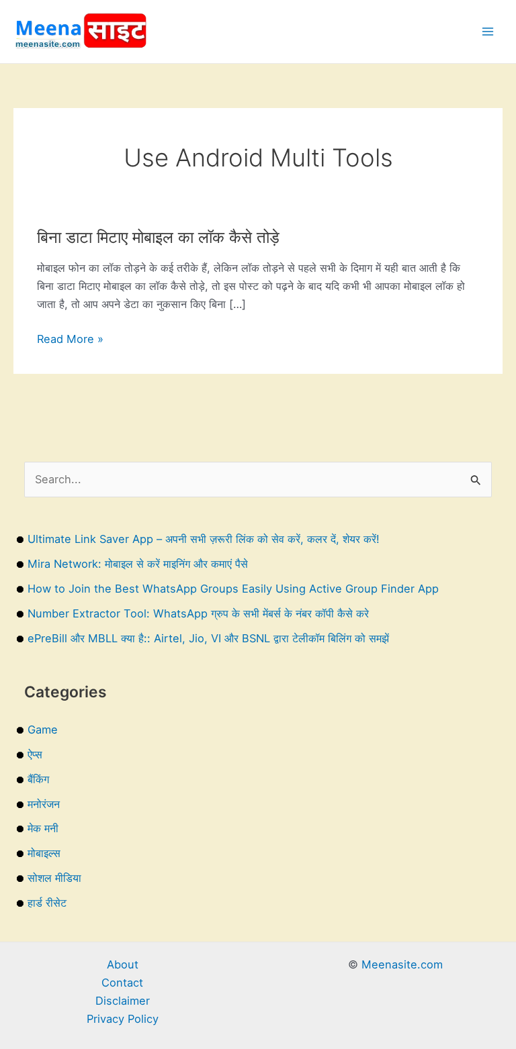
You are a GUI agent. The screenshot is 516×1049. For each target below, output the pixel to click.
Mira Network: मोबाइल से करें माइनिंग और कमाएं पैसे (138, 563)
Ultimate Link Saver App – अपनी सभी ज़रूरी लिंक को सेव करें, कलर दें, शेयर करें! (204, 539)
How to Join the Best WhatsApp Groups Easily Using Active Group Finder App (233, 588)
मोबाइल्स (44, 853)
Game (43, 729)
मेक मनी (43, 828)
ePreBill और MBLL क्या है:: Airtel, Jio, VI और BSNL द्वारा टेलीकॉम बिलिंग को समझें (208, 638)
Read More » (70, 340)
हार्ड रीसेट (47, 902)
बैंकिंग (38, 779)
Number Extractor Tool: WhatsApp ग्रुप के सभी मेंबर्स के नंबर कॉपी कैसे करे (198, 613)
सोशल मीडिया (54, 878)
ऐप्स (35, 754)
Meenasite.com (402, 964)
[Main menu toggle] (487, 32)
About (122, 964)
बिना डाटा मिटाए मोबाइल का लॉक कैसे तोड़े (158, 237)
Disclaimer (122, 1000)
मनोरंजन (44, 804)
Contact (122, 982)
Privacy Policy (123, 1019)
